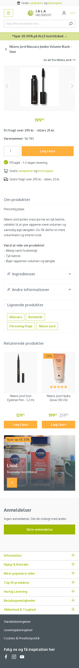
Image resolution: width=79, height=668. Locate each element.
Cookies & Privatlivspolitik (22, 638)
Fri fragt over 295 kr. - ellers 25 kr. (29, 130)
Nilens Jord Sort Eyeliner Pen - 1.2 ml (20, 398)
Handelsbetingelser (17, 621)
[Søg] (70, 24)
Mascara (16, 317)
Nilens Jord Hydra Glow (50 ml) (58, 398)
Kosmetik (35, 317)
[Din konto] (64, 13)
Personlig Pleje (21, 326)
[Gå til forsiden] (39, 13)
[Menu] (8, 13)
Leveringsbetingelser (18, 630)
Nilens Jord (47, 326)
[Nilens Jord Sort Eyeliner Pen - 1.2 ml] (20, 368)
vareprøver (36, 3)
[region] (39, 86)
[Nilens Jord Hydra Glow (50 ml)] (58, 368)
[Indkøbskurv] (72, 13)
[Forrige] (7, 86)
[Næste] (72, 86)
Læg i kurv (47, 151)
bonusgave (55, 3)
